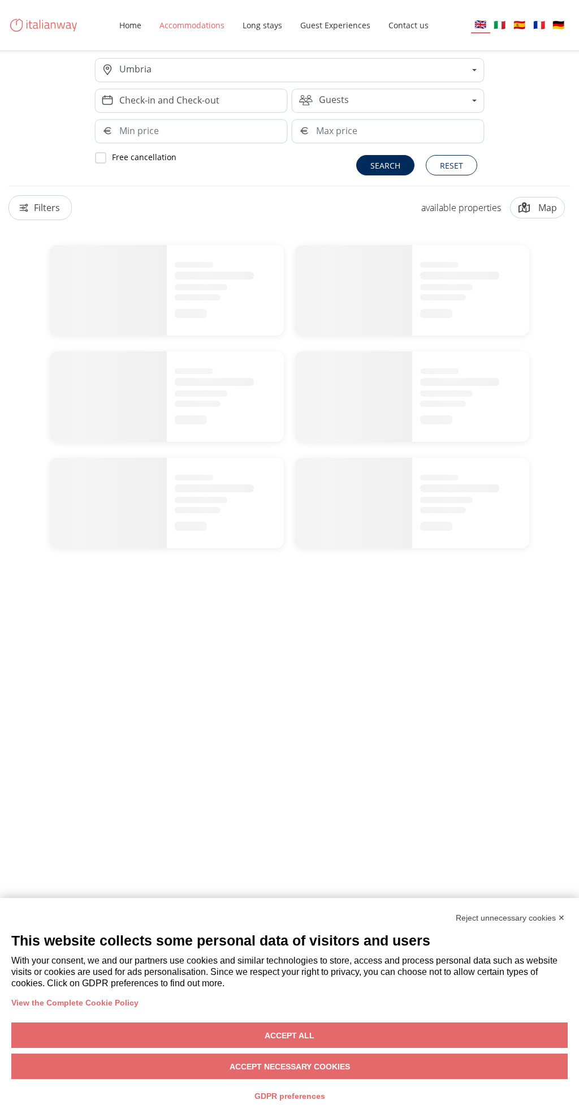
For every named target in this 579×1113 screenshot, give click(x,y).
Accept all (289, 1035)
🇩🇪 (558, 24)
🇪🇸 (519, 24)
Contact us (408, 25)
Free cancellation (144, 157)
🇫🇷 (539, 24)
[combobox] (301, 70)
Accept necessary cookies (290, 1066)
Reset (451, 165)
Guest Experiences (335, 25)
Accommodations (191, 25)
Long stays (262, 25)
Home (130, 25)
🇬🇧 (480, 24)
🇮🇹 (499, 24)
